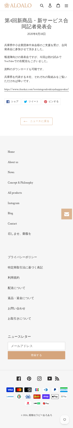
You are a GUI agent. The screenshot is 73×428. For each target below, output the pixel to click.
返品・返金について (21, 298)
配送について (16, 288)
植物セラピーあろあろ (40, 415)
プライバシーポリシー (22, 257)
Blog (10, 213)
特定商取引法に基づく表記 (25, 267)
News (11, 172)
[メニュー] (66, 5)
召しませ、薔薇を (19, 234)
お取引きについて (19, 319)
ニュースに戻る (39, 121)
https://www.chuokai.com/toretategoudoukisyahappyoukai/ (36, 89)
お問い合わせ (16, 308)
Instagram (13, 203)
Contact (12, 224)
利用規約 (13, 278)
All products (15, 193)
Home (11, 152)
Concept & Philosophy (20, 183)
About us (13, 162)
